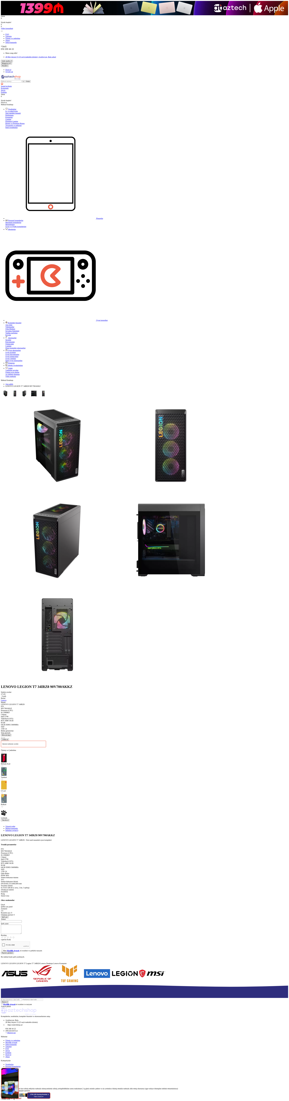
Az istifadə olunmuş (12, 374)
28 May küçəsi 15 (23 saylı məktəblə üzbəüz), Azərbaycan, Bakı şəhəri (30, 57)
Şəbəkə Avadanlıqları (15, 365)
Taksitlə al (5, 820)
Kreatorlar (9, 117)
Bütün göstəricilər (7, 731)
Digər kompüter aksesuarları (15, 348)
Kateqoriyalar (6, 1061)
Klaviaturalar (10, 342)
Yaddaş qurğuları (11, 333)
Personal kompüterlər (15, 220)
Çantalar (8, 346)
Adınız (3, 919)
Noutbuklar (12, 109)
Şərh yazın (4, 924)
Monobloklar (10, 224)
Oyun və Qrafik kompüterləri (15, 227)
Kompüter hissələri (14, 323)
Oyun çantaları (10, 358)
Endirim (8, 1053)
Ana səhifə (9, 384)
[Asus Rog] (42, 982)
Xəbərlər (8, 36)
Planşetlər (99, 218)
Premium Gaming (11, 121)
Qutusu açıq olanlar (12, 372)
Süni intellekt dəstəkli (13, 113)
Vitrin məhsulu (10, 376)
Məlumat (4, 1037)
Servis (7, 1051)
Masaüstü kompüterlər (13, 222)
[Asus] (14, 982)
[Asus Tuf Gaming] (69, 982)
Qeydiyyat (9, 72)
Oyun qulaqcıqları (11, 356)
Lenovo (3, 700)
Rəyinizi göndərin (7, 953)
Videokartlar (9, 327)
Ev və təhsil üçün (11, 111)
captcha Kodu (6, 940)
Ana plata (8, 325)
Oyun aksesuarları (14, 350)
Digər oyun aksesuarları (13, 361)
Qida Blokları (10, 329)
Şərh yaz (5, 917)
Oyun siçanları (10, 352)
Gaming (8, 119)
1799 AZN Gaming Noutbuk (38, 1095)
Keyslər (8, 335)
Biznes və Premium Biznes (15, 123)
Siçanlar (8, 340)
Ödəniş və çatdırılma (12, 38)
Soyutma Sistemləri (12, 331)
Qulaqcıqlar (9, 344)
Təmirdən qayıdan (11, 370)
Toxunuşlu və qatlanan (13, 125)
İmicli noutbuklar (11, 127)
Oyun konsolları (102, 320)
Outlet (10, 368)
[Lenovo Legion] (124, 982)
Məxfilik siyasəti (11, 1042)
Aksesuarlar (12, 338)
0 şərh (4, 696)
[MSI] (152, 982)
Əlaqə (7, 40)
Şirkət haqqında (11, 42)
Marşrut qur (11, 1033)
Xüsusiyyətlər (10, 826)
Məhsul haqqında (11, 828)
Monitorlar (12, 229)
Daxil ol (8, 70)
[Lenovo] (97, 982)
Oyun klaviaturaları (12, 354)
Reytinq (4, 935)
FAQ (7, 34)
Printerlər (11, 363)
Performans (9, 115)
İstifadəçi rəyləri (11, 830)
